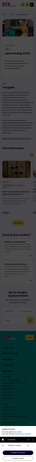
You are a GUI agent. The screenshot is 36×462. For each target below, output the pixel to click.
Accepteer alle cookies (18, 452)
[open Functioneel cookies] (33, 440)
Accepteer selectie (18, 458)
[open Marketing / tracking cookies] (33, 446)
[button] (19, 439)
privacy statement (25, 434)
